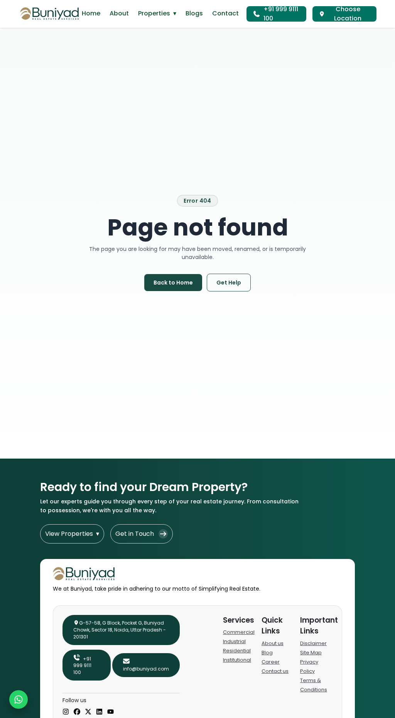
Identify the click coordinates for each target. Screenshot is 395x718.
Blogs (194, 13)
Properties (157, 13)
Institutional (237, 660)
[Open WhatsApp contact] (18, 699)
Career (271, 662)
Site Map (311, 652)
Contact (225, 13)
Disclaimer (313, 643)
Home (91, 13)
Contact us (275, 671)
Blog (267, 652)
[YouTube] (110, 712)
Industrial (234, 641)
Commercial (239, 632)
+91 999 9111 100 (280, 14)
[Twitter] (88, 712)
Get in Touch (134, 533)
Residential (237, 650)
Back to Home (173, 282)
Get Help (228, 282)
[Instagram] (65, 712)
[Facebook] (77, 712)
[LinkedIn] (99, 712)
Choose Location (347, 14)
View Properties (72, 533)
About (119, 13)
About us (273, 643)
